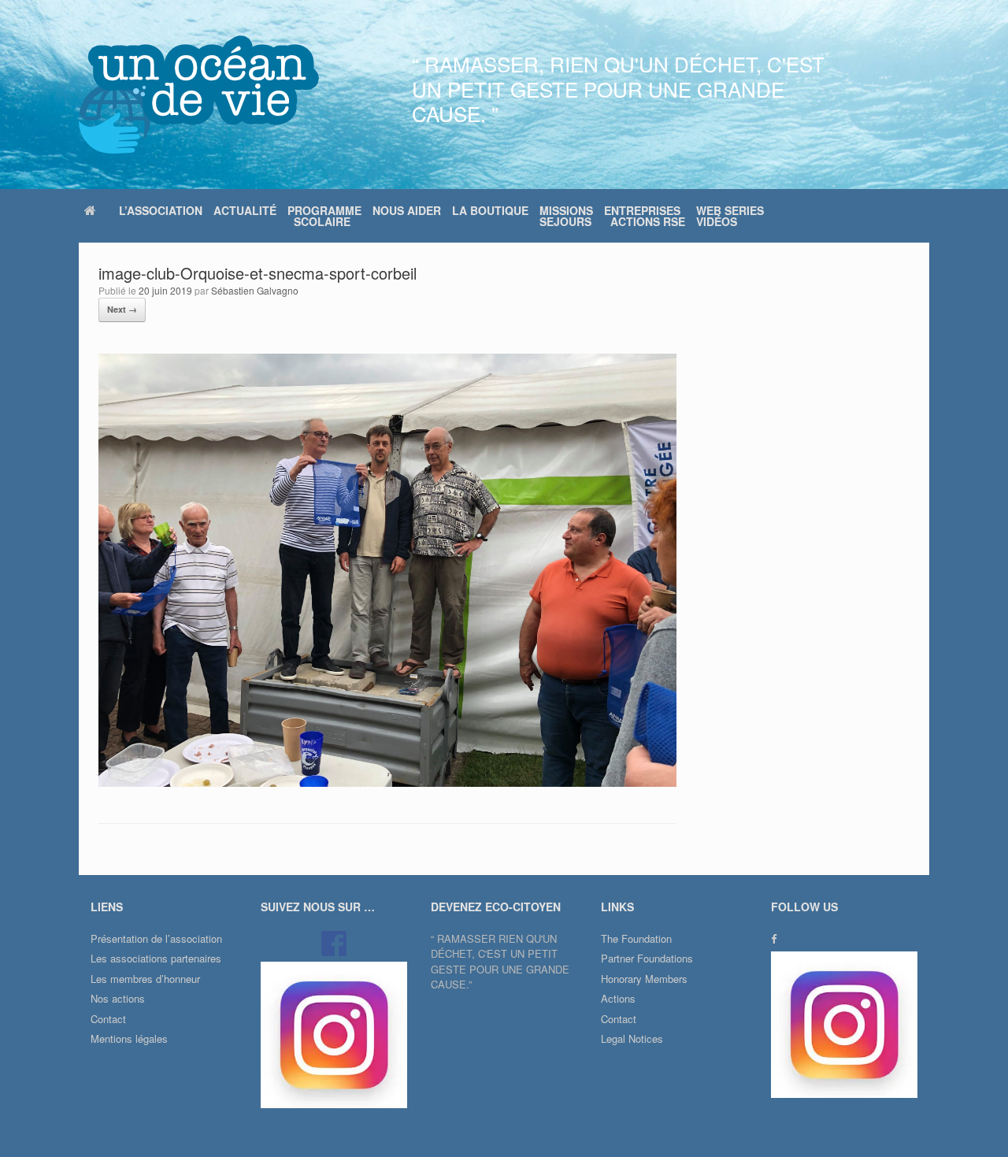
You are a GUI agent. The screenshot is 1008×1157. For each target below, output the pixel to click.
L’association (160, 210)
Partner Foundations (647, 958)
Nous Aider (406, 210)
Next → (122, 309)
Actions (618, 998)
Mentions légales (129, 1038)
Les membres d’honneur (145, 978)
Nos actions (118, 998)
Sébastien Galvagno (254, 290)
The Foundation (636, 938)
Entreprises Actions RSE (644, 215)
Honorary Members (644, 978)
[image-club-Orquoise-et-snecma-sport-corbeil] (387, 782)
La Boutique (490, 210)
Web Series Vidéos (730, 215)
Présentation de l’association (156, 938)
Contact (108, 1018)
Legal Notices (632, 1038)
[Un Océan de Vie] (199, 94)
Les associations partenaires (156, 958)
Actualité (244, 210)
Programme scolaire (324, 215)
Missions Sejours (566, 215)
